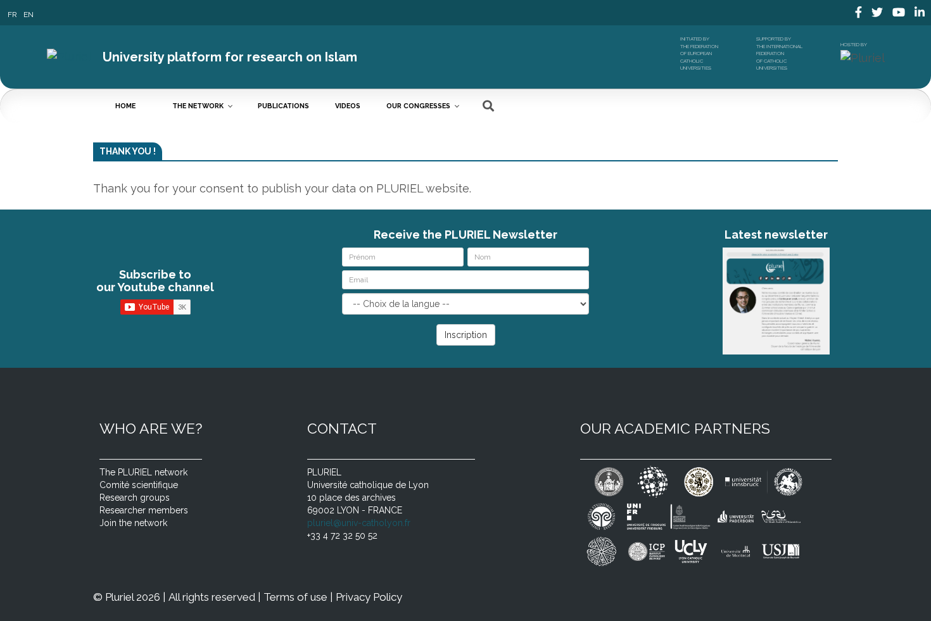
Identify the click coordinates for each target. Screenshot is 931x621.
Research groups (134, 497)
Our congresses (418, 106)
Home (125, 106)
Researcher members (143, 510)
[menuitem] (12, 14)
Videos (347, 106)
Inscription (466, 335)
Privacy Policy (369, 597)
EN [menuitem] (28, 13)
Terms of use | (297, 597)
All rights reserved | (214, 597)
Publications (283, 106)
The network (198, 106)
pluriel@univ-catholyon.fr (358, 523)
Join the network (133, 523)
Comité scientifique (138, 485)
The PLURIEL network (143, 472)
